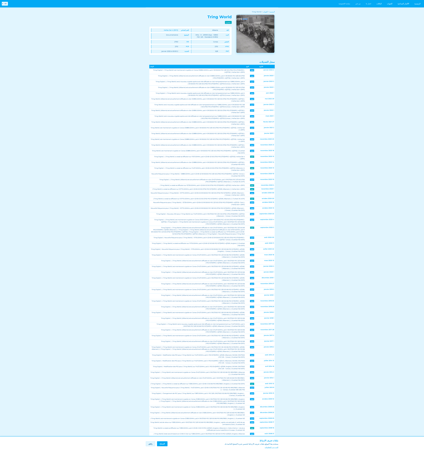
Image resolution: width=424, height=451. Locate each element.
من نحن (358, 4)
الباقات (379, 4)
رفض (150, 444)
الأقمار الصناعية (403, 4)
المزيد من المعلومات (271, 447)
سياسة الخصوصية (344, 4)
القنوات (389, 4)
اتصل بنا (368, 4)
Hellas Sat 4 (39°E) (171, 30)
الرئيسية (417, 4)
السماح (162, 444)
